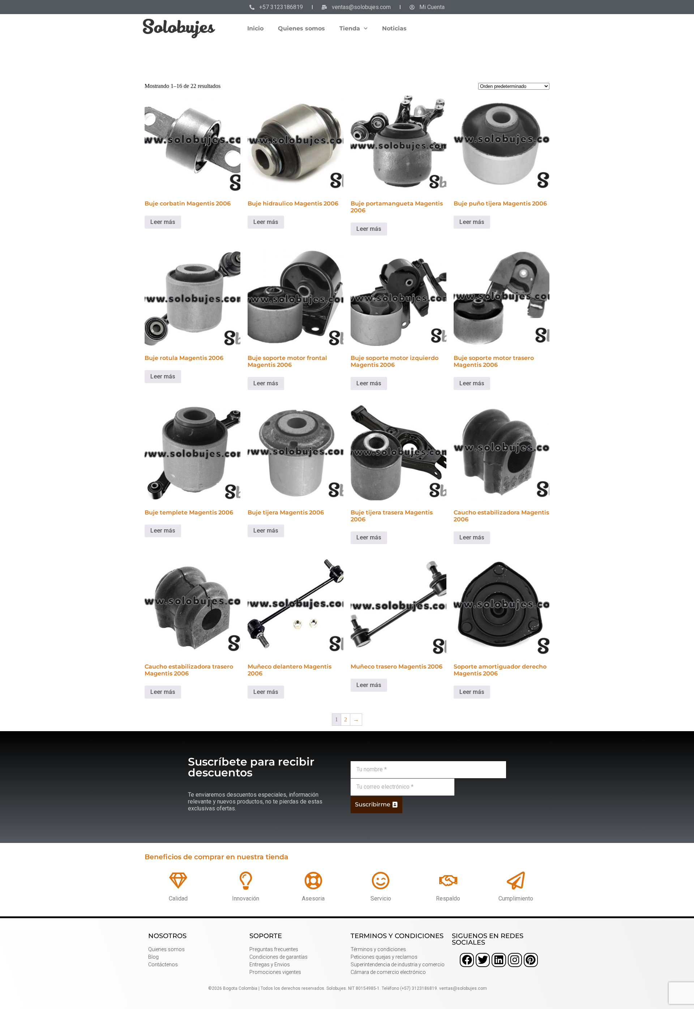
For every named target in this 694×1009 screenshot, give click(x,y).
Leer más (162, 222)
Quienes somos (301, 28)
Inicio (255, 28)
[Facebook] (467, 960)
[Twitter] (483, 960)
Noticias (394, 28)
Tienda (349, 28)
